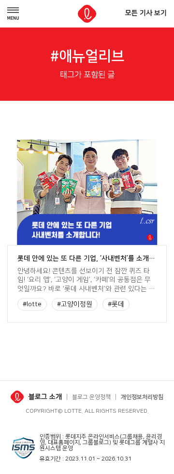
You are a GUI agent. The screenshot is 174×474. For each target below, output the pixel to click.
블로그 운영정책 (91, 397)
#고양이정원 (74, 304)
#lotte (32, 304)
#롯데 (116, 304)
